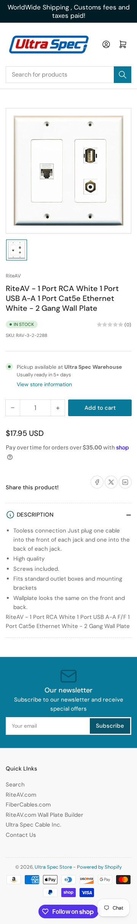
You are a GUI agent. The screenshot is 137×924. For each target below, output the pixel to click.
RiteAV (13, 276)
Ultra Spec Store (53, 867)
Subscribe (110, 726)
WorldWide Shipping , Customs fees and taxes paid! (69, 11)
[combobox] (68, 74)
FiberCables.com (28, 804)
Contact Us (21, 835)
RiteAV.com (21, 795)
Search (15, 784)
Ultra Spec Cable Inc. (33, 824)
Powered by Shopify (99, 867)
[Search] (122, 75)
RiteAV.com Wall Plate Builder (44, 815)
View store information (44, 384)
